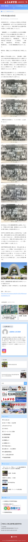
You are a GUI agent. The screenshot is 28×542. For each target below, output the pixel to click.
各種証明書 (6, 437)
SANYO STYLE (11, 302)
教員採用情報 (7, 457)
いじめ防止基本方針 (9, 454)
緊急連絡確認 (7, 434)
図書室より (6, 440)
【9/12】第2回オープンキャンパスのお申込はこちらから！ (14, 6)
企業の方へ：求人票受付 (10, 448)
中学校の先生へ (7, 446)
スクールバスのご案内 (9, 431)
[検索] (25, 383)
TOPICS (6, 428)
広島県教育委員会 (8, 512)
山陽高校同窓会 (7, 451)
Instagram (4, 353)
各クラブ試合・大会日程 (10, 422)
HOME (15, 537)
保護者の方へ (7, 443)
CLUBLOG (6, 420)
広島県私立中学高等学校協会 (10, 501)
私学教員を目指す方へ (9, 504)
